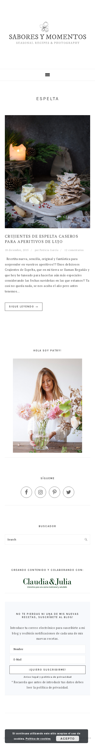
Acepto (67, 738)
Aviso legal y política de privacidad (47, 676)
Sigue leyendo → (23, 306)
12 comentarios (73, 250)
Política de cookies (38, 738)
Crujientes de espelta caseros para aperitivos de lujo (41, 238)
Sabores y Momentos (47, 34)
